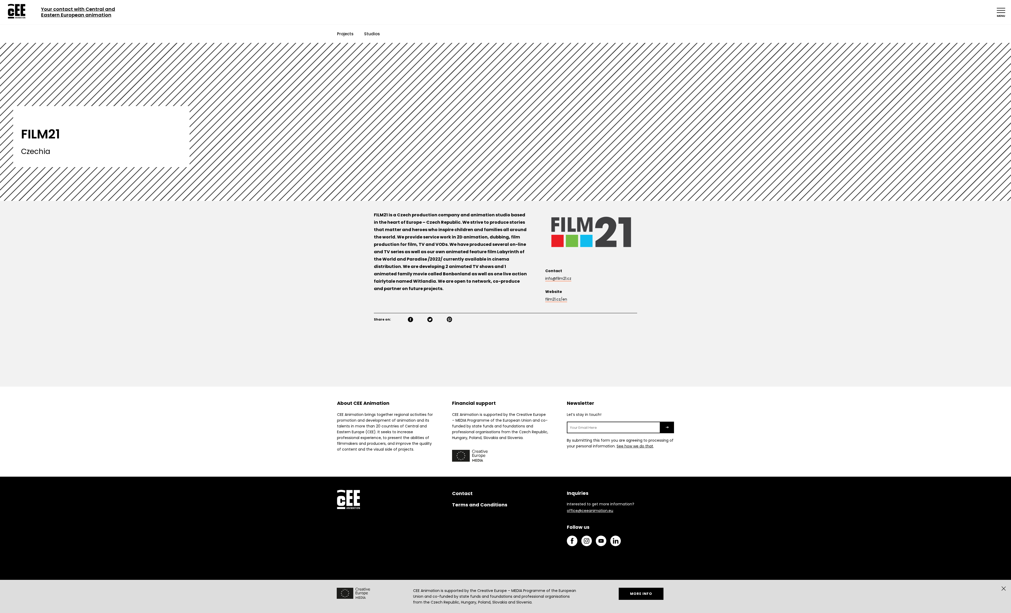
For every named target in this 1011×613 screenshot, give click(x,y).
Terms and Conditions (479, 504)
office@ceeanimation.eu (590, 510)
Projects (345, 34)
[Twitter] (436, 320)
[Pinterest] (455, 320)
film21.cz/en (556, 299)
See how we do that (635, 446)
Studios (372, 34)
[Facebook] (416, 320)
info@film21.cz (558, 278)
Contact (462, 493)
